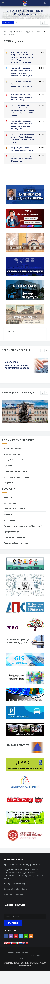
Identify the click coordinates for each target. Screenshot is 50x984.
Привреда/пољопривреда (15, 471)
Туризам (8, 465)
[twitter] (21, 936)
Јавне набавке (10, 520)
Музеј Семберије (11, 531)
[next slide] (46, 350)
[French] (11, 944)
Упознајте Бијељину (13, 448)
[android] (26, 936)
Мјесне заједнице (12, 454)
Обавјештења (8, 22)
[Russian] (20, 944)
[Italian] (17, 944)
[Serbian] (23, 944)
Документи (9, 482)
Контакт (23, 958)
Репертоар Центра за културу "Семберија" (23, 526)
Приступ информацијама (15, 537)
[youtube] (16, 936)
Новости (8, 497)
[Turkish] (26, 944)
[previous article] (46, 23)
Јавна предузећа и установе (16, 477)
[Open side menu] (3, 3)
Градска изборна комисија (16, 543)
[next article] (42, 23)
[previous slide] (42, 350)
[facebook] (6, 936)
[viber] (11, 936)
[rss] (31, 936)
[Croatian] (5, 944)
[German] (14, 944)
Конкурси (8, 514)
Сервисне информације (14, 509)
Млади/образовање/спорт (16, 460)
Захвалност (35, 955)
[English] (8, 944)
